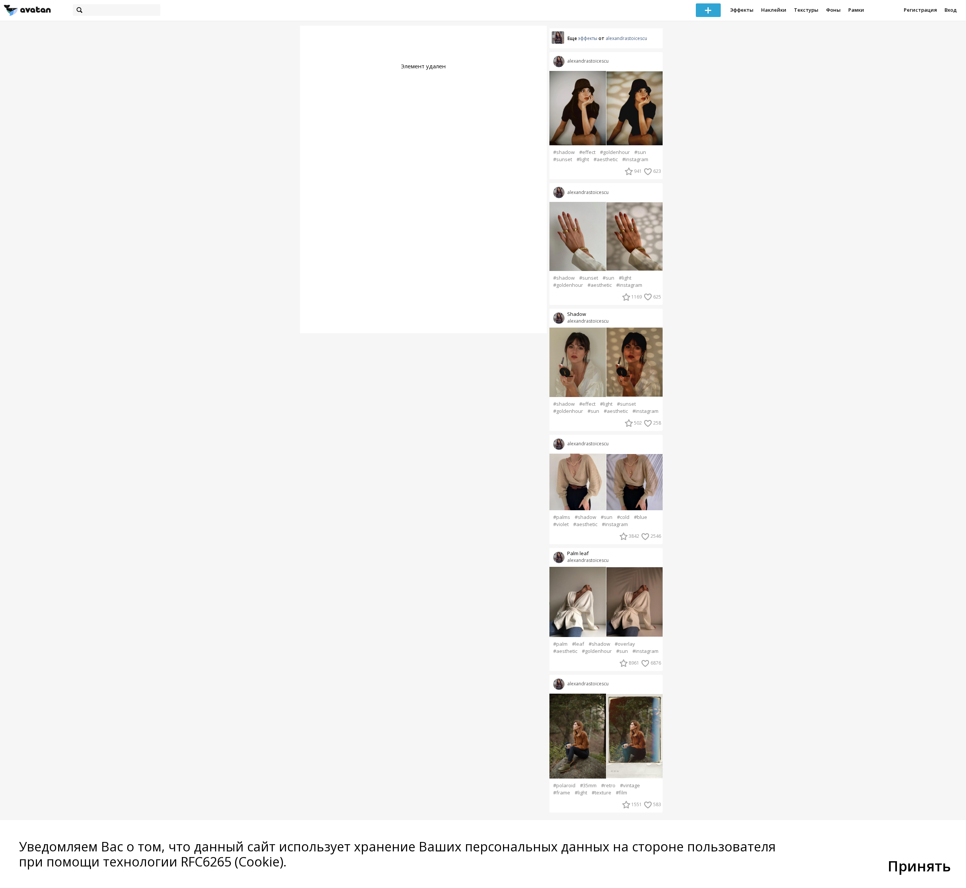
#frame (561, 792)
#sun (640, 152)
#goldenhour (615, 152)
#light (583, 159)
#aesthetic (606, 159)
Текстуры (806, 9)
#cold (623, 517)
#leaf (578, 644)
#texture (601, 792)
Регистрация (920, 9)
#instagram (635, 159)
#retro (608, 785)
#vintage (630, 785)
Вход (950, 9)
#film (621, 792)
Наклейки (773, 9)
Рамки (856, 9)
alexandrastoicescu (626, 38)
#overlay (625, 644)
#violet (561, 524)
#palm (560, 644)
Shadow (576, 314)
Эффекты (742, 9)
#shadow (564, 152)
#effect (587, 152)
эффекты (587, 38)
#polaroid (564, 785)
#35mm (588, 785)
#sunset (562, 159)
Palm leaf (578, 553)
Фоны (833, 9)
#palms (561, 517)
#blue (640, 517)
